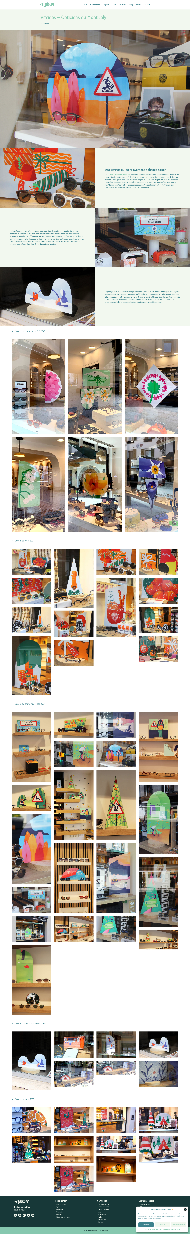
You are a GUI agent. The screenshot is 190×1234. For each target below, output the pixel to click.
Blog (131, 5)
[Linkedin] (24, 1215)
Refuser (162, 1224)
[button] (185, 1209)
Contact (147, 5)
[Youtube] (28, 1215)
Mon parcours (102, 1219)
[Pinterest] (32, 1215)
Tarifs (138, 5)
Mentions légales (175, 1229)
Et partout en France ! (63, 1217)
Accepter (146, 1224)
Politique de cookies (150, 1229)
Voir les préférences (179, 1224)
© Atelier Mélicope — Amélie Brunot (95, 1231)
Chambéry (59, 1212)
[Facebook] (19, 1215)
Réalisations (95, 5)
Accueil (84, 5)
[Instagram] (15, 1215)
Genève (59, 1214)
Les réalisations (103, 1204)
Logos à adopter (109, 5)
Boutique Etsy (102, 1214)
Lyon (58, 1207)
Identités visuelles (104, 1207)
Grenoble (59, 1209)
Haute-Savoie (61, 1204)
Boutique (122, 5)
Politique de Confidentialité (163, 1229)
